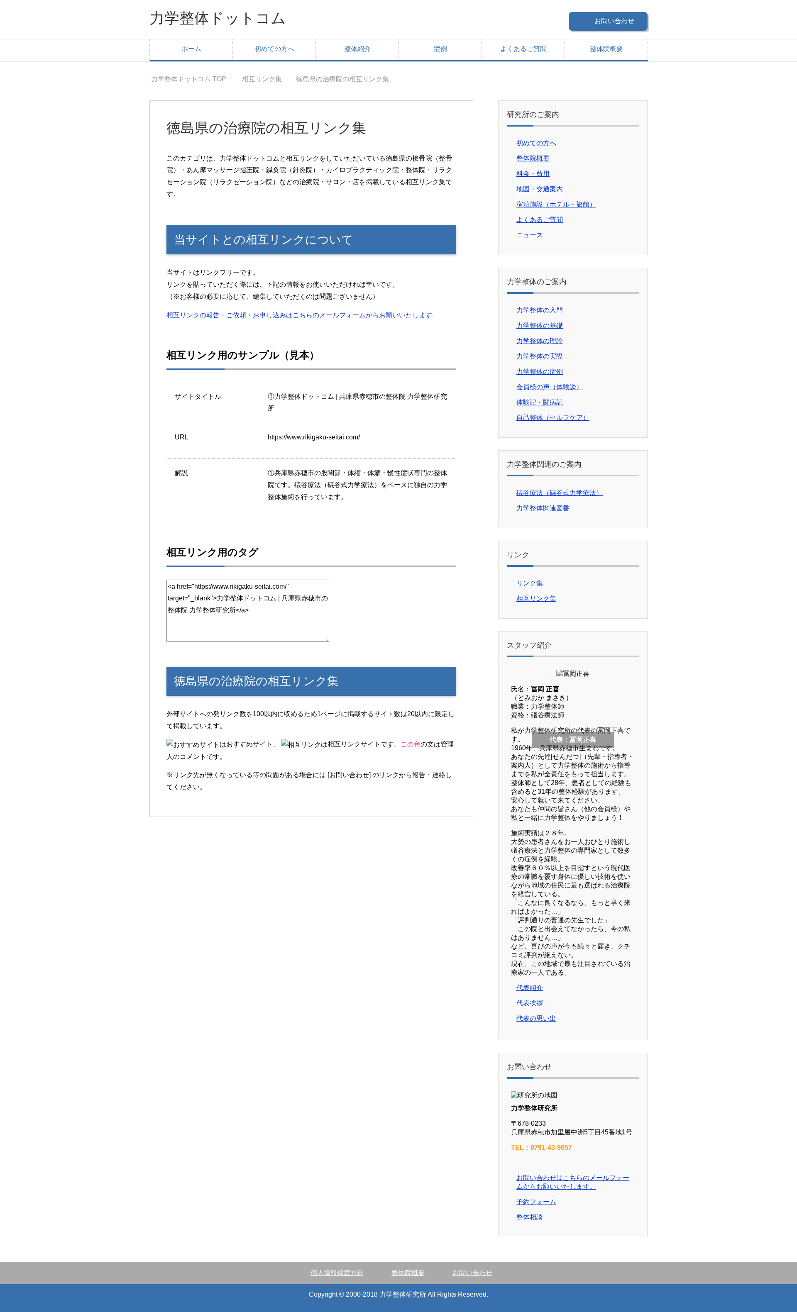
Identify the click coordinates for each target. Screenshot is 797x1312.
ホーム (191, 48)
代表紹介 (529, 987)
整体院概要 (606, 48)
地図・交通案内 (539, 189)
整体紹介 (357, 48)
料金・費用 (533, 173)
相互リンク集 (536, 598)
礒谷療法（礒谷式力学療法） (559, 492)
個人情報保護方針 (337, 1272)
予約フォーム (536, 1201)
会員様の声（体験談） (549, 386)
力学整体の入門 (539, 310)
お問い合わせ (472, 1272)
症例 (440, 48)
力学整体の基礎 (539, 325)
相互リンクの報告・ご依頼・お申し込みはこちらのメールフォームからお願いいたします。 (302, 315)
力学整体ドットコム (217, 18)
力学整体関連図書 (543, 508)
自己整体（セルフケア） (552, 417)
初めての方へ (274, 48)
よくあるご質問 (523, 48)
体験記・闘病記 (539, 402)
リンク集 (529, 583)
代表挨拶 (529, 1003)
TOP (188, 79)
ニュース (529, 235)
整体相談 (529, 1217)
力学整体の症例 (539, 371)
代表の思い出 (536, 1018)
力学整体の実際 (539, 356)
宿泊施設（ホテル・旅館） (556, 204)
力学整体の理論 (539, 340)
